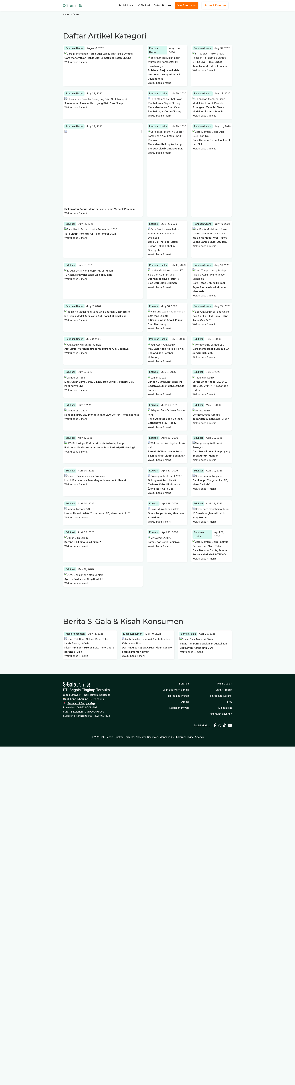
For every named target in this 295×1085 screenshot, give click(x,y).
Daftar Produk (162, 5)
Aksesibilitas (225, 707)
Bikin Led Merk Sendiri (176, 689)
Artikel (185, 701)
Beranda (184, 683)
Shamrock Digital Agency (189, 737)
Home (66, 14)
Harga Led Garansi (221, 695)
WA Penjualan (186, 5)
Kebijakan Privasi (179, 707)
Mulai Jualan (126, 5)
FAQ (229, 701)
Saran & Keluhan (215, 5)
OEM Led (144, 5)
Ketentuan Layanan (220, 713)
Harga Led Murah (178, 695)
